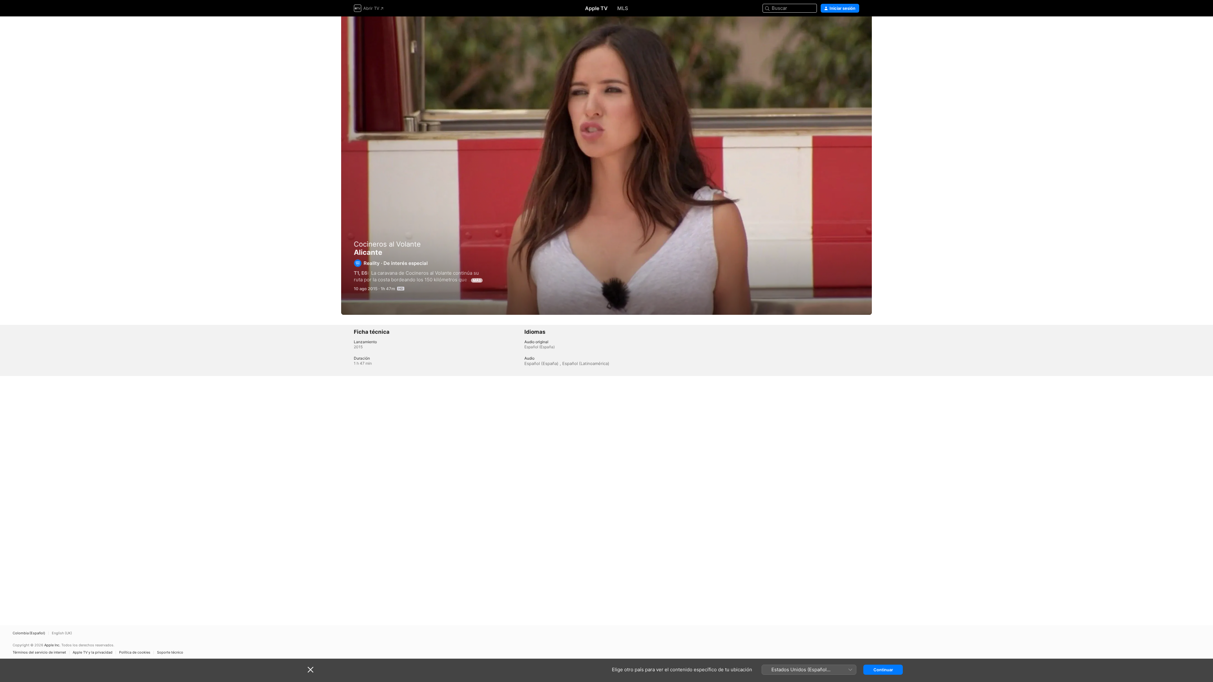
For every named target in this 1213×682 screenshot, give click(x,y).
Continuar (883, 669)
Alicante (606, 165)
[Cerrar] (310, 670)
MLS (622, 8)
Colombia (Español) (29, 633)
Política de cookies (134, 652)
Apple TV (596, 8)
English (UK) (62, 633)
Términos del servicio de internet (39, 652)
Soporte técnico (170, 652)
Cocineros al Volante (387, 244)
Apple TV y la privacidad (92, 652)
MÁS (477, 280)
